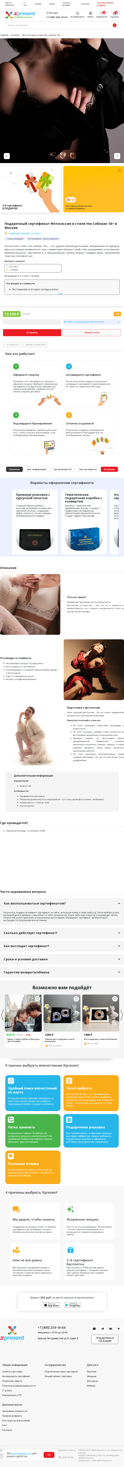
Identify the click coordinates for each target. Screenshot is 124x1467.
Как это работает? (9, 4)
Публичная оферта (12, 1381)
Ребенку (91, 1385)
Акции (52, 4)
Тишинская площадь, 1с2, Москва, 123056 (25, 233)
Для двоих (92, 1381)
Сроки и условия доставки (26, 959)
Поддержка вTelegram (105, 1339)
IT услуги (7, 1390)
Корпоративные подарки (105, 4)
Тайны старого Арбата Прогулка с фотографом (22, 1040)
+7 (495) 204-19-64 (56, 17)
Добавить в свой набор (36, 345)
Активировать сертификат (16, 1376)
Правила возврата (12, 1416)
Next (121, 1015)
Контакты (85, 4)
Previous (2, 1015)
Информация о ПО (12, 1395)
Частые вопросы (88, 469)
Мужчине (91, 1371)
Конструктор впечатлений (16, 1420)
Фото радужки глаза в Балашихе (100, 1039)
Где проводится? (62, 469)
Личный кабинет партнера (58, 1376)
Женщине (92, 1376)
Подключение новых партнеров (61, 1371)
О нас (25, 4)
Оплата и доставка (66, 4)
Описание (14, 469)
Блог (4, 1425)
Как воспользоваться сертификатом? (35, 903)
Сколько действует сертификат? (30, 933)
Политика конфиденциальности (19, 1385)
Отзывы (38, 4)
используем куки (21, 1453)
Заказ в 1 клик (91, 332)
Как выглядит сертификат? (26, 946)
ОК (49, 1455)
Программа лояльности (14, 1411)
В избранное (12, 345)
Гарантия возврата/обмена (26, 972)
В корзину (32, 332)
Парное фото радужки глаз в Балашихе (59, 1040)
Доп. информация (36, 469)
